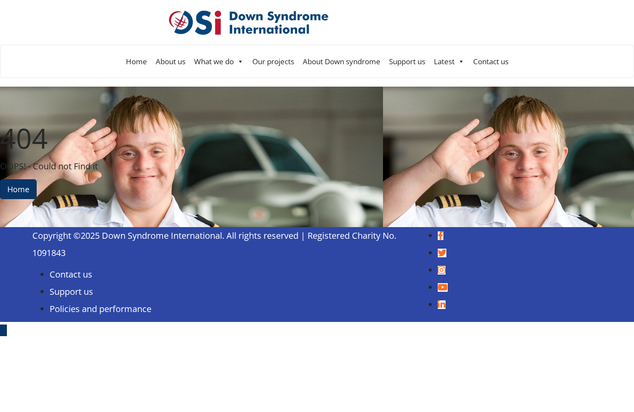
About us (170, 61)
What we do (214, 61)
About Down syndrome (341, 61)
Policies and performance (100, 309)
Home (136, 61)
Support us (407, 61)
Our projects (273, 61)
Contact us (490, 61)
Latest (444, 61)
